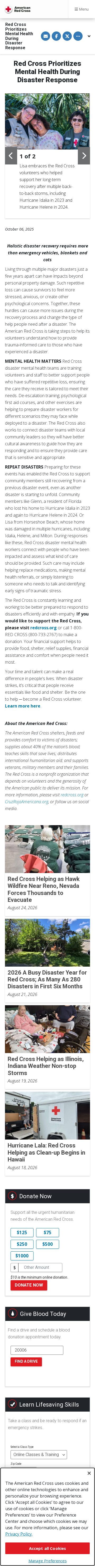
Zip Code (16, 1463)
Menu (83, 9)
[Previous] (11, 155)
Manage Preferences (47, 1560)
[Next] (84, 155)
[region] (47, 1516)
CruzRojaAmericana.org (26, 802)
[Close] (89, 1473)
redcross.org (72, 795)
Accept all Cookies (47, 1548)
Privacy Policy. (18, 1534)
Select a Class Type (22, 1446)
